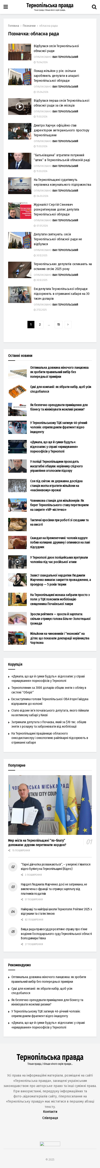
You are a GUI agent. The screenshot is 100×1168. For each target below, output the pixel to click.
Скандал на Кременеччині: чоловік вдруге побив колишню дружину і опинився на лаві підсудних (60, 542)
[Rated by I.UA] (50, 1145)
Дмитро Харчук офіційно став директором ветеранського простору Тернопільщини (61, 130)
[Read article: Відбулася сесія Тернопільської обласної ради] (19, 52)
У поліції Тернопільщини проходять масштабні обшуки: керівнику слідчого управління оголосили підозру (56, 466)
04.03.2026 (42, 196)
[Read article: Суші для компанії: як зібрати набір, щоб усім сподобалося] (17, 391)
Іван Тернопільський (65, 57)
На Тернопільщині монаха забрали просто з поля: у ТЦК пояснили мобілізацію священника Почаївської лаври (60, 599)
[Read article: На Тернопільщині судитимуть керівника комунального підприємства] (19, 185)
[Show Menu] (5, 7)
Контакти (50, 1112)
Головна (13, 25)
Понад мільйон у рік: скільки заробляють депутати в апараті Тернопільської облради (56, 76)
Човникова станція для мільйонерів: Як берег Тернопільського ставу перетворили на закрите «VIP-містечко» (59, 505)
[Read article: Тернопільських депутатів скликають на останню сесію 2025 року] (19, 270)
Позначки (29, 25)
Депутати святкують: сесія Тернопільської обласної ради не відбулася (58, 239)
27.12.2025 (41, 310)
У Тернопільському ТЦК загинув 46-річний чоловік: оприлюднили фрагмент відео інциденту (58, 427)
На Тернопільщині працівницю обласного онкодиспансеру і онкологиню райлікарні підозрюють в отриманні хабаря (49, 738)
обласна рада (48, 25)
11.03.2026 (41, 116)
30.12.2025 (41, 255)
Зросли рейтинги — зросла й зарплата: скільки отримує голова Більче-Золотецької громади (60, 618)
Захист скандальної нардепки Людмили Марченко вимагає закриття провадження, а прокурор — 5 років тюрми (60, 579)
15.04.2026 (41, 62)
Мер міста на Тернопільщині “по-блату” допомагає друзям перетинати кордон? (37, 842)
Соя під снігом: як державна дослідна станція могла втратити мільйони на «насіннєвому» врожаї (56, 485)
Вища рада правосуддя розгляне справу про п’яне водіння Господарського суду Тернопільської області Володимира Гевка (56, 933)
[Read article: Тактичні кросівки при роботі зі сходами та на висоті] (17, 524)
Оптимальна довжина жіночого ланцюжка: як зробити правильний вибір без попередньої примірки (59, 372)
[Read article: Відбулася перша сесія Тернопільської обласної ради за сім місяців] (19, 106)
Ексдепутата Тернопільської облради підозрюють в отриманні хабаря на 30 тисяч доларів (62, 294)
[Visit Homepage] (49, 7)
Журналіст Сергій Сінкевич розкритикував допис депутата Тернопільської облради (56, 209)
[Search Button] (94, 7)
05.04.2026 (42, 92)
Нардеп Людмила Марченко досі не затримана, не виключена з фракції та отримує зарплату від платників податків (54, 888)
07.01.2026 (42, 225)
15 (58, 324)
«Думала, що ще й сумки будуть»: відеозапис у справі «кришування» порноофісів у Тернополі (54, 446)
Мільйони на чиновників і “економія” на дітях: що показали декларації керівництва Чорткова (59, 638)
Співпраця (50, 1118)
